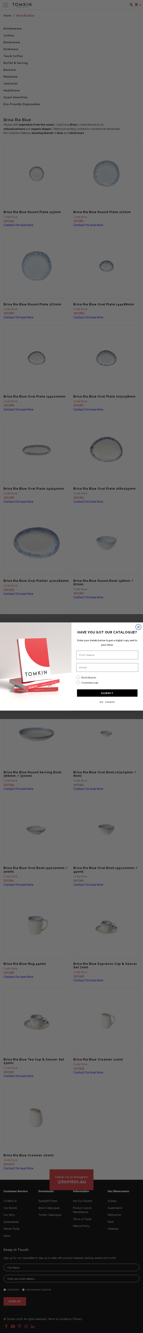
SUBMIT (107, 693)
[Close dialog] (138, 627)
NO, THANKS (107, 702)
